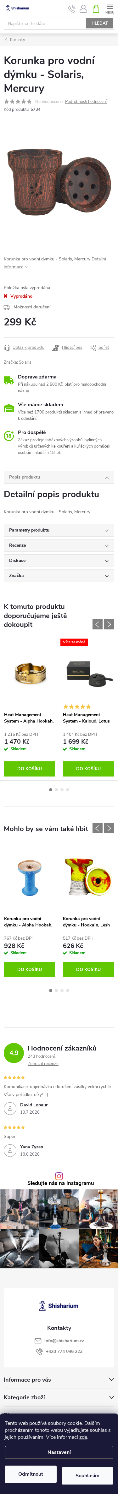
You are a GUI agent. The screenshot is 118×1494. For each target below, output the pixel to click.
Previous (98, 624)
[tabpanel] (29, 708)
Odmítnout (30, 1474)
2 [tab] (56, 789)
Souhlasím (87, 1475)
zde (83, 1437)
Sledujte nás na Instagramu (60, 1183)
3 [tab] (62, 789)
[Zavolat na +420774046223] (72, 9)
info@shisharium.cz (64, 1341)
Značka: (17, 362)
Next (109, 624)
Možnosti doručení (32, 307)
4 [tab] (67, 789)
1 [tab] (50, 789)
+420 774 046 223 (64, 1351)
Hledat (100, 23)
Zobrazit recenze (43, 1064)
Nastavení (59, 1452)
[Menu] (109, 8)
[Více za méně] (88, 673)
